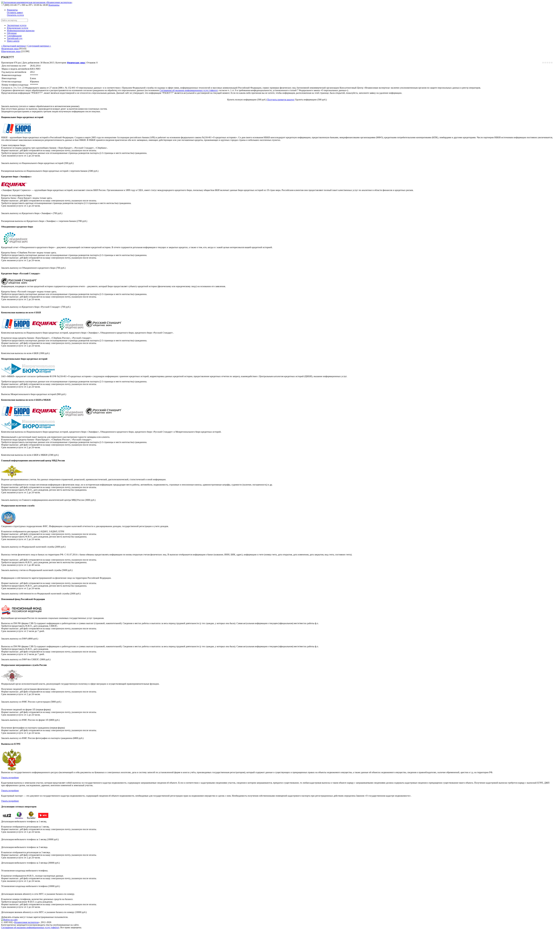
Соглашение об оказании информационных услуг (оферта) (189, 90)
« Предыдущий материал (13, 46)
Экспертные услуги (16, 25)
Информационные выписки (20, 30)
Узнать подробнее (10, 777)
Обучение (12, 33)
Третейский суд (14, 38)
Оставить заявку (15, 12)
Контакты (53, 5)
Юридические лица (10, 51)
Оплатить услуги (15, 15)
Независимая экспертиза (26, 922)
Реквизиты (12, 10)
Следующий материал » (39, 46)
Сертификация (14, 36)
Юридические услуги (17, 28)
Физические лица (10, 48)
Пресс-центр (13, 41)
